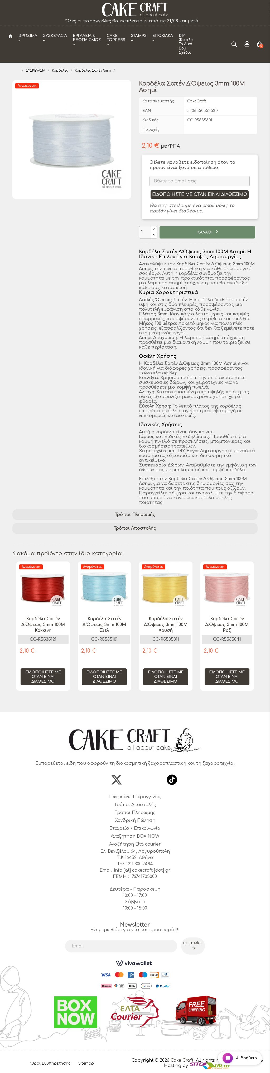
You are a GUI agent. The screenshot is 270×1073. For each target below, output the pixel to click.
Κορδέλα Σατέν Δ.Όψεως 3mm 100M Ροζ (227, 625)
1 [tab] (132, 702)
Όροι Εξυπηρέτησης (50, 1063)
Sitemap (86, 1063)
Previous (15, 633)
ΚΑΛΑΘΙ (205, 232)
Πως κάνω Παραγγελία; (135, 796)
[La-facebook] (98, 779)
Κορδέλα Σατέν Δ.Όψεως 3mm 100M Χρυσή (165, 625)
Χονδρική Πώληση (135, 820)
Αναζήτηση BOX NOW (135, 836)
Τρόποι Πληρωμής (135, 514)
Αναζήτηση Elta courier (135, 844)
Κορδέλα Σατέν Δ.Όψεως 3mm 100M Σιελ (104, 625)
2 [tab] (137, 702)
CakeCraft (196, 101)
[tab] (135, 514)
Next (255, 633)
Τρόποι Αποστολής (135, 528)
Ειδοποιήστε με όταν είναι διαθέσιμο (199, 194)
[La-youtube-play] (153, 779)
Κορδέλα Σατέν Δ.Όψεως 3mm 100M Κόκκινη (43, 625)
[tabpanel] (43, 630)
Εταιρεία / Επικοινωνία (135, 828)
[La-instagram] (135, 779)
